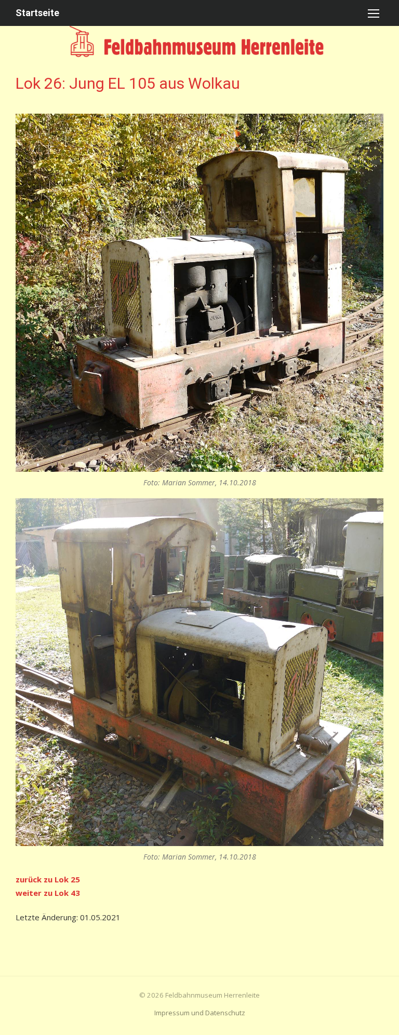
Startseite (37, 12)
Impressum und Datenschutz (199, 1012)
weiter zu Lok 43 (48, 893)
